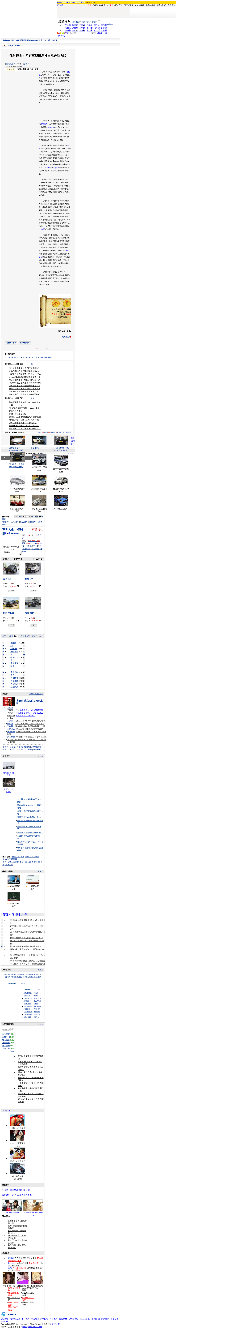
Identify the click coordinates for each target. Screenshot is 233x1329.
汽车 (120, 5)
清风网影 (21, 827)
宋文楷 (20, 799)
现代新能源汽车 (24, 842)
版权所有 (56, 1324)
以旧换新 (9, 865)
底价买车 (55, 40)
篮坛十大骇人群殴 (17, 1161)
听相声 (11, 1258)
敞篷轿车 (33, 522)
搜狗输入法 (15, 1319)
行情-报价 (12, 40)
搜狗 (61, 5)
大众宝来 (14, 684)
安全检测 (28, 749)
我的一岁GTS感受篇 (17, 414)
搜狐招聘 (35, 1319)
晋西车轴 (6, 1037)
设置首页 (5, 1319)
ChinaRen (65, 2)
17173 (73, 2)
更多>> (100, 20)
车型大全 (8, 529)
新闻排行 (8, 914)
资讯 (30, 546)
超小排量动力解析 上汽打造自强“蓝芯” (26, 938)
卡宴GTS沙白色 (15, 405)
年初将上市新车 (61, 509)
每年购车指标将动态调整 (28, 848)
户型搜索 (20, 974)
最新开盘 (14, 974)
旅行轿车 (24, 522)
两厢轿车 (6, 522)
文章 (40, 40)
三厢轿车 (15, 522)
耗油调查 (35, 549)
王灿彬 (20, 836)
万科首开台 (37, 1009)
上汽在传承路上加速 (32, 817)
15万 (25, 516)
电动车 (8, 859)
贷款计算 (38, 974)
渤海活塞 (6, 1048)
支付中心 (25, 1319)
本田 (22, 857)
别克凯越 (14, 687)
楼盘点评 (32, 974)
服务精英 (11, 732)
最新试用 (6, 1195)
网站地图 (105, 1319)
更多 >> (33, 364)
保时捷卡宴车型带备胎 (41, 358)
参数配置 (19, 40)
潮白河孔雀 (28, 998)
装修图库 (38, 977)
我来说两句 (11, 64)
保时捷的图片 (13, 358)
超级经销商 (36, 747)
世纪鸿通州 (37, 1006)
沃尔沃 (10, 862)
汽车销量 (11, 737)
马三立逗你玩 (20, 1258)
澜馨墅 (36, 996)
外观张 (41, 432)
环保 (68, 251)
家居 (131, 5)
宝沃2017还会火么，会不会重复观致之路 (27, 964)
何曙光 (20, 811)
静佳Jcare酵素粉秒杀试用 (22, 1195)
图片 (25, 40)
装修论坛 (32, 977)
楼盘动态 (7, 977)
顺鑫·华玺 (37, 1014)
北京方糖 (27, 996)
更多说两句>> (72, 441)
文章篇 (37, 543)
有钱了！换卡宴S (16, 411)
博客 (159, 5)
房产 (126, 5)
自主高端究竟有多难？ (33, 833)
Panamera (50, 127)
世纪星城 (37, 1012)
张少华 (20, 821)
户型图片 (26, 977)
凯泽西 (14, 859)
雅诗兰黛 (14, 1190)
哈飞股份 (6, 1040)
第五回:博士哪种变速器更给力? (29, 729)
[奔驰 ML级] (12, 603)
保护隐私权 (73, 1319)
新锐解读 (31, 1268)
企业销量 (11, 742)
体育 (95, 5)
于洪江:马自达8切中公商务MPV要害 (29, 721)
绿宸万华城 (37, 998)
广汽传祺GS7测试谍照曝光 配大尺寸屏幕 (27, 961)
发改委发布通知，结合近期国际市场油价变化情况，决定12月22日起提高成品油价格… (29, 713)
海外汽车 (86, 22)
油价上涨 (29, 857)
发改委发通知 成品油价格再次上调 (30, 726)
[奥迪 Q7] (34, 568)
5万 (13, 516)
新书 (10, 1268)
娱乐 (103, 5)
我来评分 (26, 549)
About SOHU (85, 1319)
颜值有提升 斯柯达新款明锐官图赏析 (26, 946)
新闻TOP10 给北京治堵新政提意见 (29, 724)
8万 (17, 516)
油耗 (36, 40)
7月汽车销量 (40, 740)
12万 (21, 516)
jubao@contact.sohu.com (32, 1327)
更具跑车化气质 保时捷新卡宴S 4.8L (24, 371)
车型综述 (4, 40)
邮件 (153, 5)
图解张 (55, 432)
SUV (45, 124)
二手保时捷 (25, 358)
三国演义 (18, 1270)
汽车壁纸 (61, 36)
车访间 (10, 721)
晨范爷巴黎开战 (12, 1212)
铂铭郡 (36, 1004)
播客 (148, 5)
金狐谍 (20, 749)
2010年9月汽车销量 (15, 740)
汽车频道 (76, 22)
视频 (142, 5)
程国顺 (20, 833)
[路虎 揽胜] (34, 603)
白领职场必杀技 (21, 1263)
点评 (33, 40)
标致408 (13, 649)
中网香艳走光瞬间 (17, 1128)
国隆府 (26, 1001)
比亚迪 (31, 862)
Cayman (56, 167)
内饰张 (48, 432)
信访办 (5, 749)
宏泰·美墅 (27, 1004)
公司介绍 (96, 1319)
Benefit (27, 1190)
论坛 (44, 40)
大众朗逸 (14, 678)
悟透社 (27, 747)
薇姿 (21, 1190)
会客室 (10, 724)
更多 (12, 1051)
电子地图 (26, 974)
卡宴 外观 (35, 448)
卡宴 (42, 124)
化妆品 (5, 1190)
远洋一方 (37, 1017)
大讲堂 (10, 708)
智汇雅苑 (27, 1009)
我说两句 (171, 5)
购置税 (99, 33)
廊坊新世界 (28, 1006)
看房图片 (20, 977)
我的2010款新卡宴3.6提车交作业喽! (24, 426)
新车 (40, 257)
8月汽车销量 (29, 740)
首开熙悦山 (28, 1012)
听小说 (11, 1263)
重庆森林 (21, 805)
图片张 (27, 543)
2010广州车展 (33, 694)
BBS (164, 5)
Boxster (47, 167)
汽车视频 (37, 749)
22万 (30, 516)
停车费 (37, 862)
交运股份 (6, 1046)
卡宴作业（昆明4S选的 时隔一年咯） (25, 429)
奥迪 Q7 (29, 578)
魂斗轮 (13, 749)
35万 (34, 516)
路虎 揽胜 (29, 613)
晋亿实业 (6, 1034)
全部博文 (5, 1321)
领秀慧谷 (37, 993)
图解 (29, 40)
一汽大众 (16, 857)
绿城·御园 (27, 1017)
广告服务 (44, 1319)
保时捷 (63, 78)
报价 (35, 546)
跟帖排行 (22, 914)
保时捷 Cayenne (14, 46)
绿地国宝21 (28, 993)
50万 (38, 516)
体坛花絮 (7, 1110)
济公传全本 (31, 1258)
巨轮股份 (6, 1043)
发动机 (41, 229)
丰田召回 (23, 862)
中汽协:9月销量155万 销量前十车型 (31, 737)
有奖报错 (37, 529)
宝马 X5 (7, 578)
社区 (40, 546)
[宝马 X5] (12, 568)
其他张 (61, 432)
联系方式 (63, 1319)
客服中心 (53, 1319)
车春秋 (10, 726)
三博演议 (11, 729)
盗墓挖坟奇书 (34, 1263)
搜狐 (59, 2)
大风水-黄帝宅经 (20, 1268)
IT (116, 5)
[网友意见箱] (9, 1317)
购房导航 (14, 977)
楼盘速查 (7, 974)
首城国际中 (28, 1014)
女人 (137, 5)
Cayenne (13, 533)
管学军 (20, 817)
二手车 (49, 40)
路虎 (4, 862)
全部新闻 (114, 1319)
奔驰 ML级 (8, 613)
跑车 (66, 161)
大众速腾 (14, 681)
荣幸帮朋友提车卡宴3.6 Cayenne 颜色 (24, 402)
